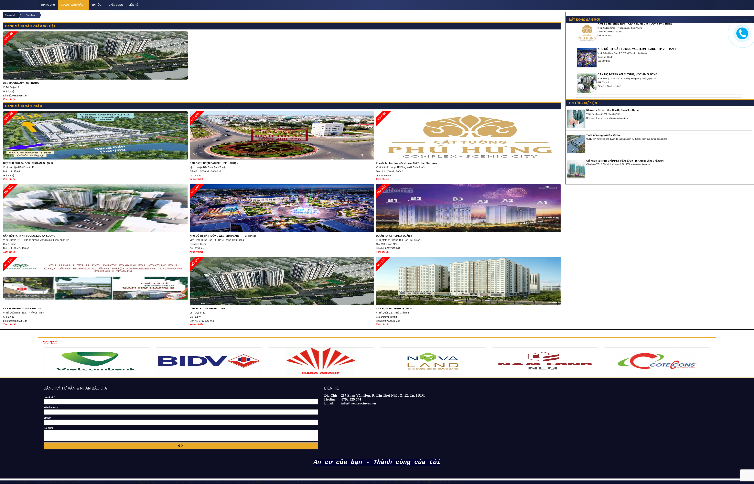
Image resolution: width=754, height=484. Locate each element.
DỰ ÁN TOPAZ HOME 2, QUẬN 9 (394, 210)
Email (47, 417)
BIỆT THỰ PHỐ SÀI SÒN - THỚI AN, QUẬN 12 (28, 138)
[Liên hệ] (742, 32)
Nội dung (48, 428)
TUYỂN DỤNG (115, 5)
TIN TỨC (96, 5)
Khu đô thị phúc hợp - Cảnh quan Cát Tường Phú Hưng (406, 138)
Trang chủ (48, 5)
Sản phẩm (30, 15)
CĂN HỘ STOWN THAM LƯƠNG (21, 58)
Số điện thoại (51, 407)
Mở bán (195, 117)
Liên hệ (133, 5)
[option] (72, 361)
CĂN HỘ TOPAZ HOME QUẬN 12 (394, 283)
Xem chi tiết (9, 99)
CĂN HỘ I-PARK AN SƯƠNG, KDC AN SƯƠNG (29, 210)
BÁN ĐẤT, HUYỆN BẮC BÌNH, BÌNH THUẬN (214, 138)
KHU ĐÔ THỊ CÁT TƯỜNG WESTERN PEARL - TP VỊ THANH (223, 210)
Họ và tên (49, 397)
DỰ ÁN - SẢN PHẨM (72, 5)
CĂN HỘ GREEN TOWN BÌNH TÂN (22, 283)
